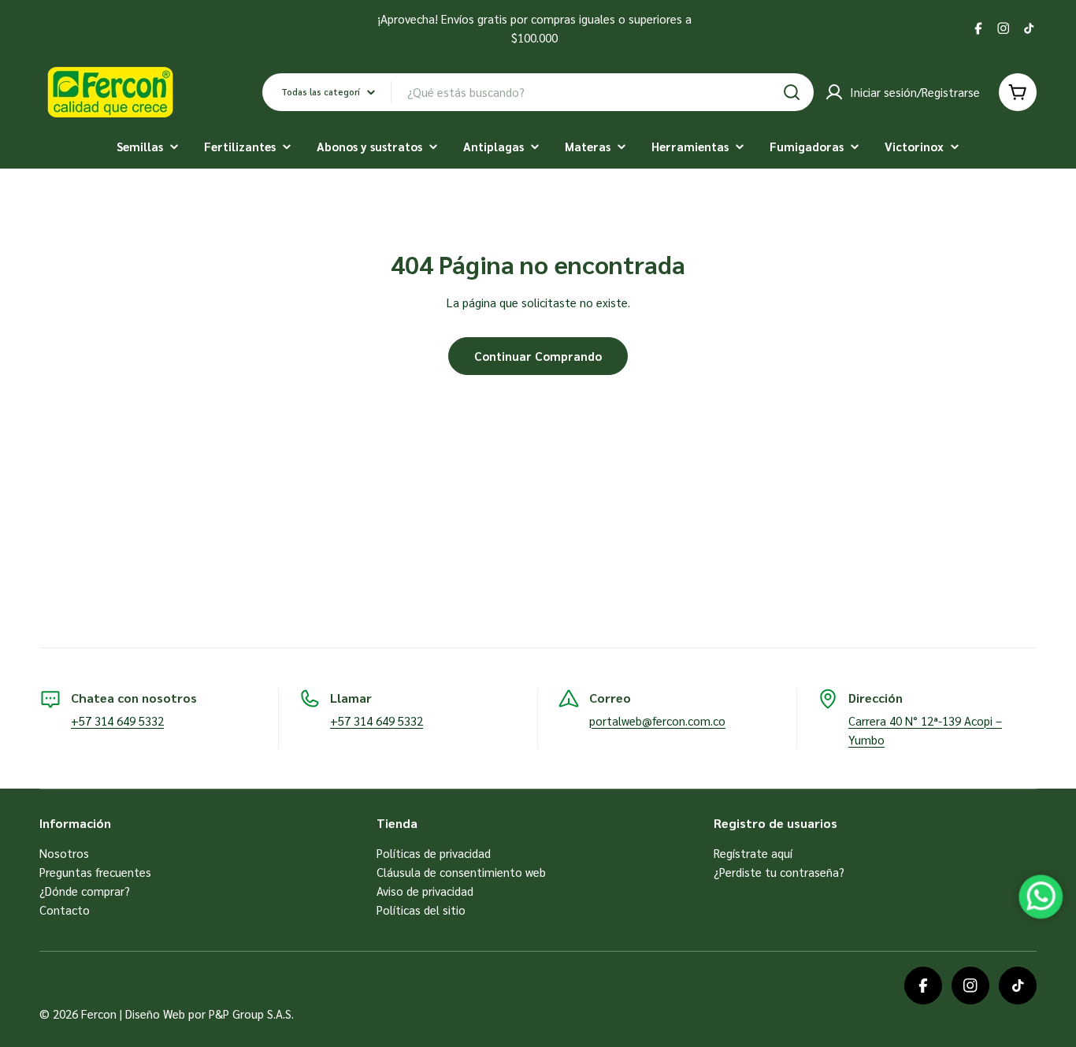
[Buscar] (791, 92)
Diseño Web (155, 1013)
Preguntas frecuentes (95, 871)
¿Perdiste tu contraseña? (779, 871)
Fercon (99, 1013)
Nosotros (64, 852)
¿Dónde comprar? (84, 890)
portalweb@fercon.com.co (657, 720)
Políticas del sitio (421, 909)
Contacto (64, 909)
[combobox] (538, 92)
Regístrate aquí (753, 852)
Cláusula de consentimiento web (461, 871)
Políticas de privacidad (434, 852)
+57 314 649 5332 (117, 720)
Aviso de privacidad (425, 890)
